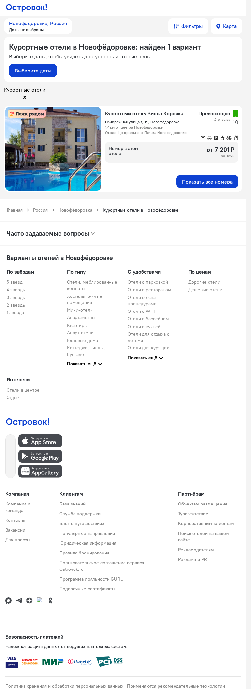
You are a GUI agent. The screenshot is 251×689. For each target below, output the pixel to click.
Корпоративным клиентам (206, 523)
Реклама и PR (192, 559)
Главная (15, 210)
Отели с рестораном (149, 290)
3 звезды (16, 297)
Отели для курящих (148, 348)
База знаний (72, 504)
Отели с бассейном (148, 319)
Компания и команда (17, 507)
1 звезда (15, 312)
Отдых (13, 397)
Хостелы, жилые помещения (84, 299)
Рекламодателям (196, 550)
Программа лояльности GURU (91, 579)
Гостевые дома (82, 340)
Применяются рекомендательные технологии (176, 686)
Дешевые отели (205, 290)
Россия (40, 210)
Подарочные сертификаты (87, 589)
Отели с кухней (144, 326)
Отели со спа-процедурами (143, 301)
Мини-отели (80, 310)
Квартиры (77, 325)
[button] (38, 26)
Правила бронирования (84, 553)
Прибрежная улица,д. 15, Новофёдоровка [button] (142, 122)
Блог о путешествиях (81, 523)
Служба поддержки (80, 514)
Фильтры (192, 26)
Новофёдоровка (75, 210)
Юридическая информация (87, 543)
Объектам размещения (202, 504)
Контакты (15, 520)
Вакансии (15, 530)
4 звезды (16, 290)
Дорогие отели (204, 282)
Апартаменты (81, 317)
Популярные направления (87, 533)
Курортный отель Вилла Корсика (144, 113)
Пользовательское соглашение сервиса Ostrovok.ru (101, 566)
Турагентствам (193, 514)
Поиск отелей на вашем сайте (203, 536)
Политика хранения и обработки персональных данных (64, 686)
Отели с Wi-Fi (143, 311)
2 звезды (16, 305)
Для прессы (17, 540)
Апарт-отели (80, 333)
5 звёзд (15, 282)
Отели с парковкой (148, 282)
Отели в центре (23, 390)
